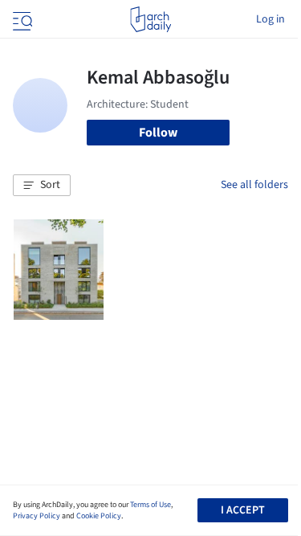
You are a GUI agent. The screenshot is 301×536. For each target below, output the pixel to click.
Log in (270, 19)
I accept (243, 510)
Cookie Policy (98, 516)
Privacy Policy (36, 516)
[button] (42, 185)
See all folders (254, 185)
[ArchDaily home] (150, 19)
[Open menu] (21, 19)
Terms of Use (150, 504)
